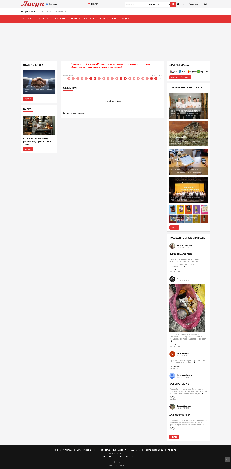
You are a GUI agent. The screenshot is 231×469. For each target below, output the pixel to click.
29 (91, 78)
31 (99, 78)
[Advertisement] (115, 41)
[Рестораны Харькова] (198, 72)
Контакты (172, 450)
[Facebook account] (98, 456)
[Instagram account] (104, 456)
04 (117, 78)
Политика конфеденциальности (115, 462)
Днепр (175, 71)
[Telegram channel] (121, 456)
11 (147, 78)
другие (28, 99)
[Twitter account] (109, 456)
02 (108, 78)
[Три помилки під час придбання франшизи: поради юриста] (39, 93)
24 (69, 78)
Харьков (204, 71)
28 (86, 78)
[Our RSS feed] (132, 456)
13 (156, 78)
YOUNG (172, 269)
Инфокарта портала (63, 450)
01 (104, 78)
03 (112, 78)
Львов (184, 71)
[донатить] (89, 4)
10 (143, 78)
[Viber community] (126, 456)
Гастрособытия (60, 12)
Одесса (193, 71)
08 (134, 78)
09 (138, 78)
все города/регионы (180, 77)
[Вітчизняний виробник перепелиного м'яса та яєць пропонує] (188, 146)
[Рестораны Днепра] (170, 72)
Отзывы (60, 18)
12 (151, 78)
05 (121, 78)
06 (125, 78)
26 (78, 78)
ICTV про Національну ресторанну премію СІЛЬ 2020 (37, 141)
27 (82, 78)
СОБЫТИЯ (46, 12)
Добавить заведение (86, 450)
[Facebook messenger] (115, 456)
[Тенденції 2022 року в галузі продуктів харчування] (188, 222)
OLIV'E (172, 397)
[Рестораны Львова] (179, 72)
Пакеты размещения (154, 450)
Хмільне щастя (176, 366)
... (183, 266)
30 (95, 78)
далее (174, 227)
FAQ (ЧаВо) (135, 450)
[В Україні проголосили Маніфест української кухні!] (188, 202)
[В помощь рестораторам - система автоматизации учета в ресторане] (188, 174)
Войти (206, 4)
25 (73, 78)
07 (130, 78)
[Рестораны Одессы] (188, 72)
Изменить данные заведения (113, 450)
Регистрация (195, 4)
